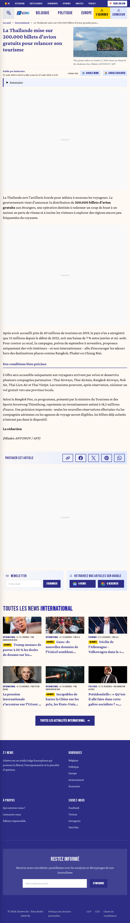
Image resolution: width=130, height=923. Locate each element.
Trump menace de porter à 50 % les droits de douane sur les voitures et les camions (22, 650)
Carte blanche (36, 3)
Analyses (79, 3)
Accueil (7, 22)
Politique (65, 13)
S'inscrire (98, 883)
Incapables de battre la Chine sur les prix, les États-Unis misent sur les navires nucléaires (62, 699)
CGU (97, 911)
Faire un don (117, 3)
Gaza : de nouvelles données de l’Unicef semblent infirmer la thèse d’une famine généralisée (63, 647)
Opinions (67, 3)
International (22, 22)
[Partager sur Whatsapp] (119, 458)
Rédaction (19, 71)
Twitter (73, 814)
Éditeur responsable (14, 820)
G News (82, 583)
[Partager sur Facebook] (80, 458)
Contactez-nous (12, 814)
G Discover (112, 583)
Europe (86, 13)
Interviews (20, 3)
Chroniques (53, 3)
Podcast (92, 3)
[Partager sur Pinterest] (106, 458)
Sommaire (16, 82)
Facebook (74, 807)
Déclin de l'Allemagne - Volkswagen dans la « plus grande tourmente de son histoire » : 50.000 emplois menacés (108, 647)
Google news (92, 73)
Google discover (117, 73)
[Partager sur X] (93, 458)
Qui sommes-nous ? (14, 807)
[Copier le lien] (67, 458)
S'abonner (51, 583)
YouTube (74, 827)
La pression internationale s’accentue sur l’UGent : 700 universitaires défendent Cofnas (21, 699)
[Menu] (8, 13)
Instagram (75, 820)
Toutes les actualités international (62, 721)
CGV (89, 911)
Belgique (42, 13)
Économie (74, 786)
